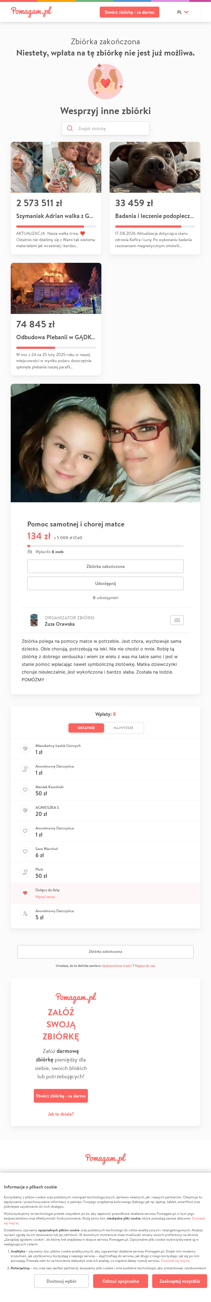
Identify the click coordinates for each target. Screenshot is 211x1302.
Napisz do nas (145, 965)
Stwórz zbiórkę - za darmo (129, 12)
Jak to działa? (61, 1114)
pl (179, 12)
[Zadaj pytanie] (177, 620)
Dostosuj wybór (61, 1281)
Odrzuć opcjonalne (120, 1281)
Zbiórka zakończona (106, 566)
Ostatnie (86, 727)
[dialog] (105, 1237)
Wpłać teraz (45, 896)
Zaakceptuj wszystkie (180, 1281)
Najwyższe (123, 727)
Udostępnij (105, 583)
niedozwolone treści (116, 965)
